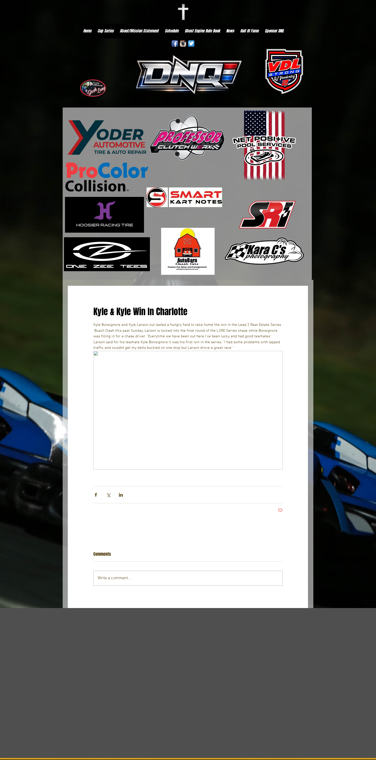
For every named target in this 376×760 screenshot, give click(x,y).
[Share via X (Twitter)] (108, 494)
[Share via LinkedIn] (120, 494)
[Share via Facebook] (95, 494)
